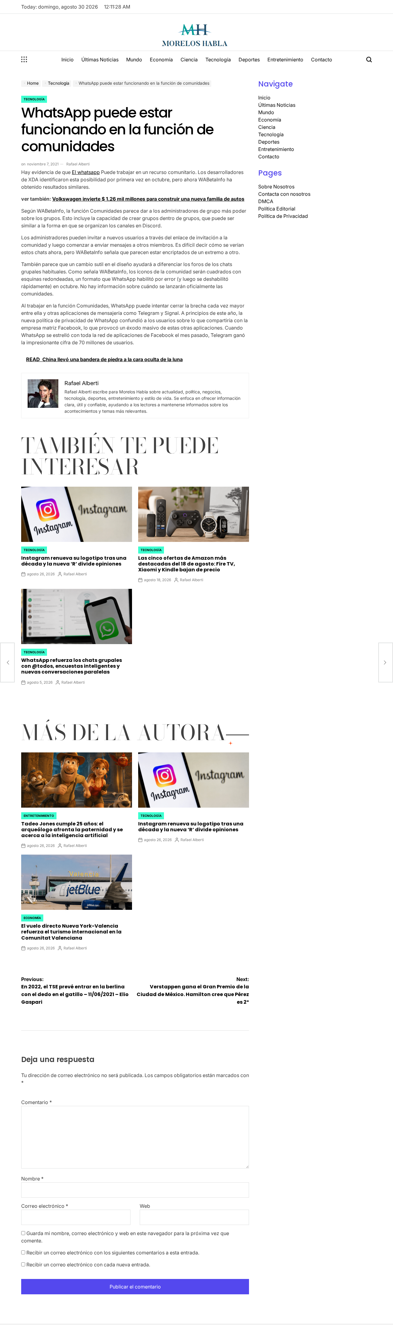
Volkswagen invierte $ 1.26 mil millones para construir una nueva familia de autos (148, 199)
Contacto (321, 59)
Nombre (32, 1179)
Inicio (67, 59)
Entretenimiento (285, 59)
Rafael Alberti (78, 164)
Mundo (134, 59)
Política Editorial (276, 209)
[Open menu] (24, 59)
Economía (161, 59)
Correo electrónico (44, 1206)
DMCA (265, 201)
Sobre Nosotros (276, 186)
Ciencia (189, 59)
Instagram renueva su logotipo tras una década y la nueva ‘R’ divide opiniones (73, 560)
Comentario (36, 1102)
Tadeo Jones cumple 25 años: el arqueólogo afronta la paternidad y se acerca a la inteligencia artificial (72, 829)
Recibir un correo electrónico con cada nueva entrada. (88, 1264)
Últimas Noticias (100, 59)
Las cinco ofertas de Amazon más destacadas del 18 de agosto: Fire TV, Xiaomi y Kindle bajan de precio (186, 563)
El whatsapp (86, 172)
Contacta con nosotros (284, 194)
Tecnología (218, 59)
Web (145, 1206)
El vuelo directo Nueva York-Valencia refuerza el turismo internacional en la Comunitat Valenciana (71, 931)
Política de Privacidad (283, 216)
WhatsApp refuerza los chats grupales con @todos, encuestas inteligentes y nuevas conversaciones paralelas (71, 666)
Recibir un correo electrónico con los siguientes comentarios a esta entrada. (112, 1253)
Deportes (249, 59)
